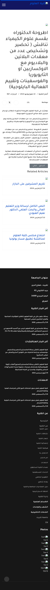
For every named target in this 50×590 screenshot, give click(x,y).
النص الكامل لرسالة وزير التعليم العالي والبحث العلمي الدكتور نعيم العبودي (25, 210)
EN (46, 523)
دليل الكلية (44, 429)
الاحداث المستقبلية (40, 472)
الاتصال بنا (43, 453)
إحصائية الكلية (42, 443)
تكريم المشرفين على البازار (28, 184)
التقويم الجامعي (41, 477)
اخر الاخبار (44, 458)
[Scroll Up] (6, 579)
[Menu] (4, 4)
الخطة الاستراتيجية (40, 491)
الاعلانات (44, 463)
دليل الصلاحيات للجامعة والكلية (35, 487)
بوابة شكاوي (43, 482)
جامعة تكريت (42, 518)
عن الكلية (43, 426)
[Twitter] (9, 102)
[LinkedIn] (4, 102)
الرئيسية (44, 421)
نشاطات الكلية (42, 434)
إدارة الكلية (43, 497)
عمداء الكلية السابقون (39, 467)
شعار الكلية (43, 439)
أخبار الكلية (43, 94)
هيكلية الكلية (43, 448)
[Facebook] (16, 102)
